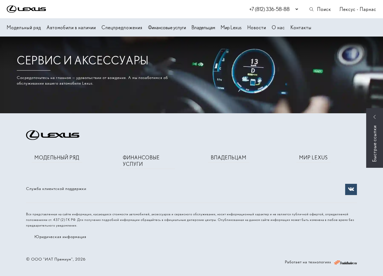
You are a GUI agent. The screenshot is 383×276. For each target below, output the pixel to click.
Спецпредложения (121, 27)
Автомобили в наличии (71, 27)
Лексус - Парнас (358, 9)
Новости (256, 27)
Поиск (324, 9)
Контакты (301, 27)
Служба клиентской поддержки (56, 188)
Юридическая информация (60, 236)
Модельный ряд (24, 27)
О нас (278, 27)
